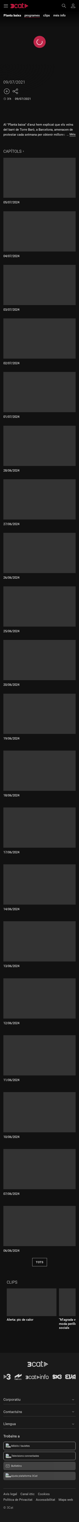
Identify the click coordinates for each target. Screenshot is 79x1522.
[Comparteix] (15, 91)
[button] (39, 1399)
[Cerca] (66, 5)
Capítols (12, 151)
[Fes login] (73, 5)
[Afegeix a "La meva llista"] (6, 91)
